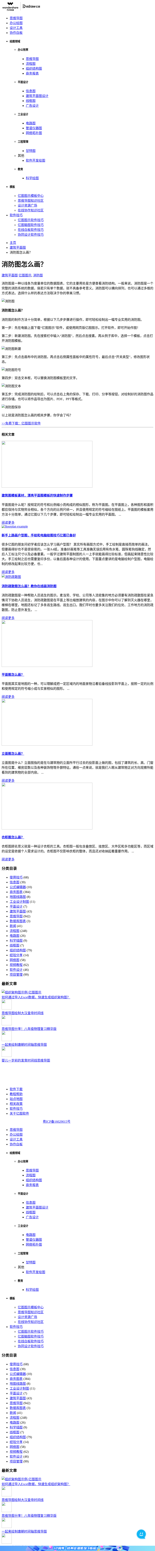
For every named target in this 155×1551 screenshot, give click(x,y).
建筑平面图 (10, 275)
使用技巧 (16, 877)
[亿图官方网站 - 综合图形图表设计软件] (21, 10)
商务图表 (16, 892)
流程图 (31, 63)
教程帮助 (16, 1094)
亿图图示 (25, 275)
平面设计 (16, 906)
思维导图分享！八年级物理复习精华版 (29, 1029)
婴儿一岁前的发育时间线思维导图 (26, 1060)
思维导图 (16, 18)
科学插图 (16, 940)
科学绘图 (32, 178)
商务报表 (32, 73)
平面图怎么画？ (13, 674)
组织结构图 (34, 68)
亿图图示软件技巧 (31, 220)
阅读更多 (8, 522)
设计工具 (16, 28)
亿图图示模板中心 (31, 195)
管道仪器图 (34, 128)
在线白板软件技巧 (31, 229)
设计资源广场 (27, 205)
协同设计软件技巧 (31, 234)
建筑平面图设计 (37, 96)
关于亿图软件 (19, 1113)
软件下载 (16, 1089)
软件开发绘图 (35, 160)
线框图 (31, 100)
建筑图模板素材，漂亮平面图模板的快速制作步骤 (37, 495)
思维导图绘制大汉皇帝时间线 (23, 1013)
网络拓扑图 (34, 133)
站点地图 (16, 1099)
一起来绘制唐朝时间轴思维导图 (24, 1044)
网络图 (14, 960)
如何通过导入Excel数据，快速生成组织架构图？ (36, 997)
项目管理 (16, 974)
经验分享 (16, 955)
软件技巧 (16, 215)
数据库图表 (18, 921)
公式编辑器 (18, 887)
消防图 (38, 275)
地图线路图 (18, 897)
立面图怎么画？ (13, 753)
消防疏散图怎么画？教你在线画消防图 (29, 586)
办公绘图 (16, 23)
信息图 (31, 91)
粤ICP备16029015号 (56, 1121)
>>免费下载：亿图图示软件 (21, 423)
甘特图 (31, 150)
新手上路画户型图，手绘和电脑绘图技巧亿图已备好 (39, 535)
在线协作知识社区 (31, 210)
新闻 (13, 926)
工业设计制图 (19, 901)
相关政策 (16, 1103)
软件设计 (16, 969)
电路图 (31, 123)
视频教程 (16, 965)
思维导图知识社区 (31, 200)
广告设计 (32, 105)
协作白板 (16, 32)
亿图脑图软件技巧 (31, 225)
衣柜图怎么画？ (13, 837)
